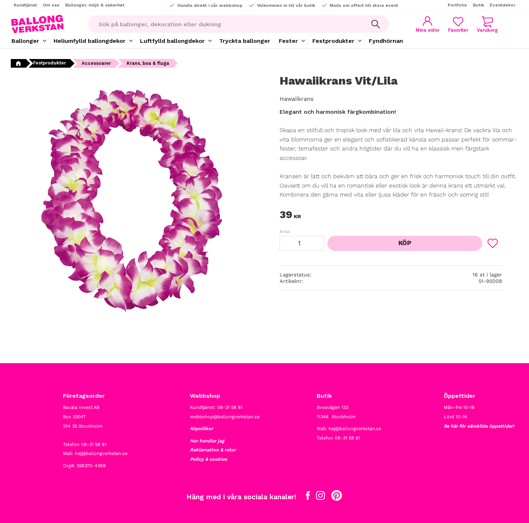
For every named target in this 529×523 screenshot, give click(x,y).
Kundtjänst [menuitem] (25, 5)
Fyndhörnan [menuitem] (386, 40)
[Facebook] (308, 497)
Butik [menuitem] (478, 5)
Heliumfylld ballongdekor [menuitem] (90, 40)
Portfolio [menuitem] (457, 5)
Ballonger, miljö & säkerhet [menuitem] (95, 5)
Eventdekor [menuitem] (502, 5)
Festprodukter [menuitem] (333, 40)
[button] (458, 24)
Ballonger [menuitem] (25, 40)
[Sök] (376, 24)
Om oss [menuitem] (51, 5)
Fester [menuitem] (288, 40)
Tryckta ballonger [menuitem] (244, 40)
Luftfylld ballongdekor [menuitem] (172, 40)
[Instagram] (320, 497)
